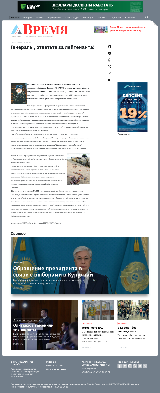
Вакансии (130, 17)
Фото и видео (72, 17)
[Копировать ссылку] (109, 73)
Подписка (116, 17)
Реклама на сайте (125, 134)
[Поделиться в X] (109, 66)
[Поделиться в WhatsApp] (109, 60)
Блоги (39, 17)
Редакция (88, 17)
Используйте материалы (23, 369)
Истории (27, 17)
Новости (15, 17)
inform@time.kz (89, 368)
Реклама (102, 17)
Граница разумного (75, 113)
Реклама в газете (55, 365)
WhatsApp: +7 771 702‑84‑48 (96, 372)
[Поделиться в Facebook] (109, 46)
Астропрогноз (54, 17)
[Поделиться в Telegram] (109, 53)
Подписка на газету (56, 369)
